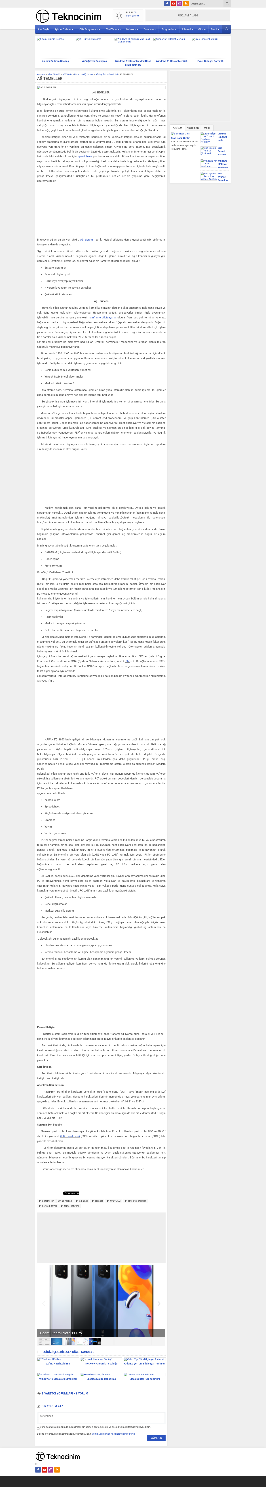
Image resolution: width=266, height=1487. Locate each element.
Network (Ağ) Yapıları (84, 74)
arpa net (83, 1200)
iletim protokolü (70, 1136)
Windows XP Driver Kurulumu (223, 164)
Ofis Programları (88, 29)
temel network (71, 1206)
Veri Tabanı (112, 29)
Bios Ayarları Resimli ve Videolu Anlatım (223, 180)
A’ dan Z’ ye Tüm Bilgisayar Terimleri (145, 1363)
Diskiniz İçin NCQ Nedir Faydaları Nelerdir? (222, 140)
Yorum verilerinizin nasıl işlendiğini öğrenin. (113, 1433)
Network (131, 29)
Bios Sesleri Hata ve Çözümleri (223, 153)
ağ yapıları (67, 1200)
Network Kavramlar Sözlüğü (101, 1363)
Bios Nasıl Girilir (180, 138)
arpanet (99, 1200)
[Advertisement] (101, 210)
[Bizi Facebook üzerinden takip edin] (167, 3)
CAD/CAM (115, 1200)
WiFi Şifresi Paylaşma (94, 61)
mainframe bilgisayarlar (102, 317)
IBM (127, 661)
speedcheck (85, 156)
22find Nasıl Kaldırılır (58, 1363)
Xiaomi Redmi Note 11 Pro (60, 1333)
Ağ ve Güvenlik (54, 74)
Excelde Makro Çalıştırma (101, 1378)
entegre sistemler (137, 1200)
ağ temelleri (48, 1200)
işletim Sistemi (63, 29)
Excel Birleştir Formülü (210, 61)
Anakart (177, 127)
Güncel (202, 29)
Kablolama (193, 127)
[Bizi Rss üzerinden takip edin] (186, 3)
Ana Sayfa (43, 29)
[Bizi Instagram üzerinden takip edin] (179, 3)
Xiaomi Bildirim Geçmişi (55, 61)
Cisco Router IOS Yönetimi (145, 1378)
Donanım (148, 29)
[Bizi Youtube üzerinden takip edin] (173, 3)
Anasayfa (41, 74)
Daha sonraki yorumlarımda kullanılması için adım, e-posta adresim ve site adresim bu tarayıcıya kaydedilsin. (95, 1427)
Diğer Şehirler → (134, 15)
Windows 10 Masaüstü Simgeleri (58, 1378)
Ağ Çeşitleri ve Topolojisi (107, 74)
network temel (49, 1206)
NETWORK (67, 74)
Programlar (167, 29)
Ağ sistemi (87, 239)
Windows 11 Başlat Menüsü (171, 61)
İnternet (186, 29)
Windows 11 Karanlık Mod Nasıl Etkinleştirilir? (133, 63)
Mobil (214, 29)
